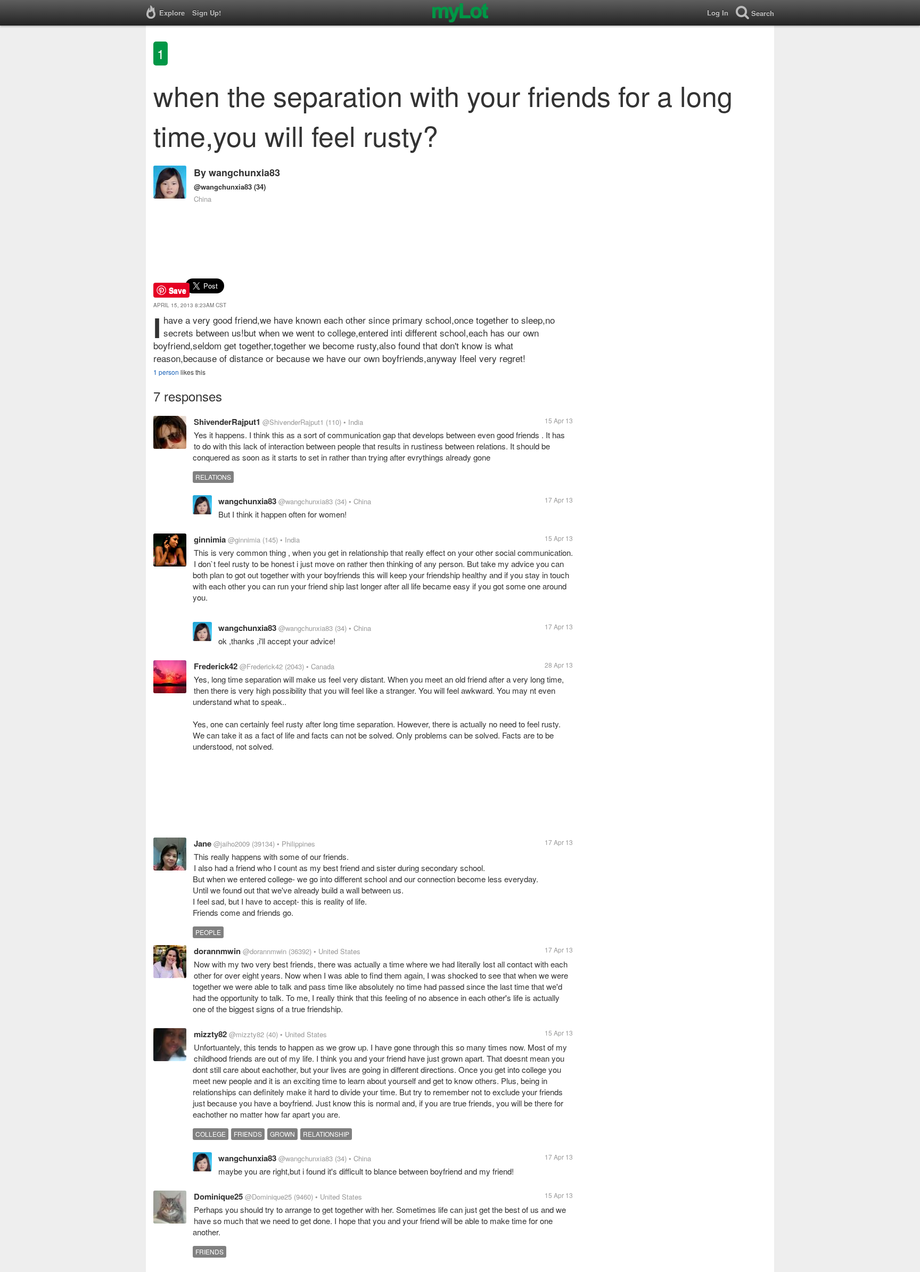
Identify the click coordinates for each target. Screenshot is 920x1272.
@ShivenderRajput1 (293, 422)
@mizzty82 (246, 1034)
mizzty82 (210, 1034)
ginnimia (210, 539)
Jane (202, 843)
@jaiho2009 (231, 844)
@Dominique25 (268, 1197)
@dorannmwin (264, 951)
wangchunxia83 (244, 172)
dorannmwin (217, 951)
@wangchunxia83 (223, 187)
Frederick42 (215, 666)
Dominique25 (218, 1196)
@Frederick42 (261, 666)
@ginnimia (244, 540)
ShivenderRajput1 (227, 422)
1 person (166, 371)
